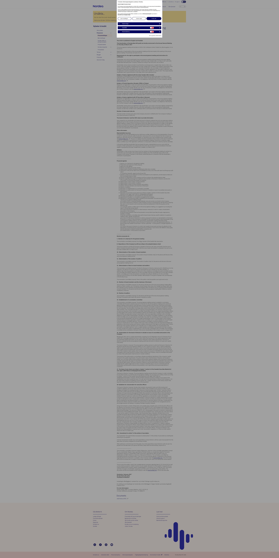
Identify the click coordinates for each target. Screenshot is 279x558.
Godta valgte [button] (139, 18)
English (122, 4)
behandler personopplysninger (124, 14)
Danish (119, 4)
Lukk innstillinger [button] (124, 18)
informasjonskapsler (147, 13)
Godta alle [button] (154, 18)
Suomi (129, 4)
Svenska (126, 4)
